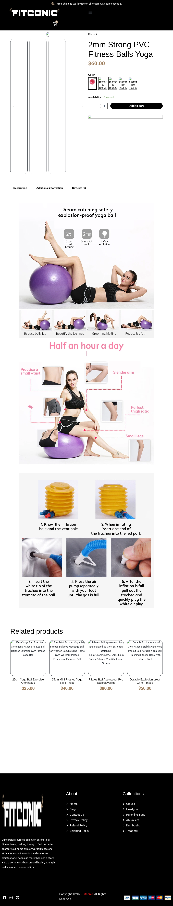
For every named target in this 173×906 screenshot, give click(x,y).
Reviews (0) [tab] (79, 188)
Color (91, 74)
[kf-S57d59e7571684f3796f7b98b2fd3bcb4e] (47, 34)
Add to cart (136, 105)
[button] (90, 13)
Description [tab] (20, 188)
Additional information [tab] (49, 188)
